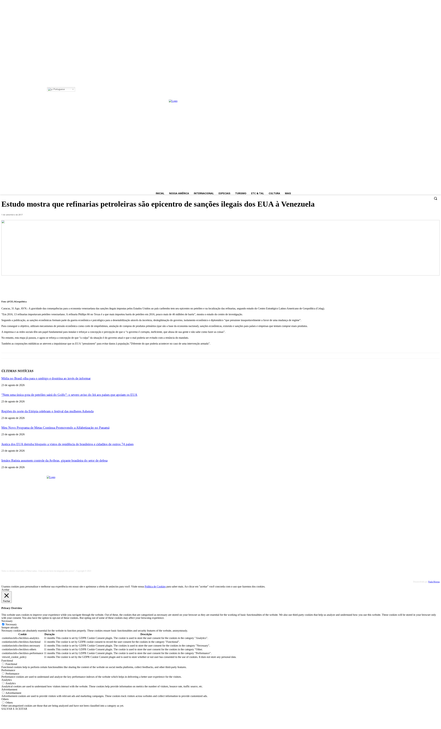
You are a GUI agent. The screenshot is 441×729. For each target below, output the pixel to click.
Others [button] (5, 699)
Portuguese (59, 89)
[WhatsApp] (421, 287)
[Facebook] (77, 89)
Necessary (11, 624)
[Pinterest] (408, 287)
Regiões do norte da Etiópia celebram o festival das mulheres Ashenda (47, 411)
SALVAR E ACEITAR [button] (14, 708)
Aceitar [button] (5, 589)
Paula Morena (434, 582)
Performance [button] (8, 670)
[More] (434, 287)
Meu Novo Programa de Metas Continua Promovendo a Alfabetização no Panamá (55, 427)
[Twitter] (87, 89)
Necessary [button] (7, 620)
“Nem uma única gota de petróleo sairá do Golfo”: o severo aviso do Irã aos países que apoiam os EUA (69, 395)
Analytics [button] (6, 679)
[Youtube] (92, 89)
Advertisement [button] (9, 689)
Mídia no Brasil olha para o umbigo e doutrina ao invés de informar (46, 378)
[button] (435, 198)
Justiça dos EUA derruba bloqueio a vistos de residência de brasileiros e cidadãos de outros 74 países (67, 444)
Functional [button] (7, 660)
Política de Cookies (155, 586)
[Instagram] (82, 89)
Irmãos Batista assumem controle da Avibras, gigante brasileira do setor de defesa (54, 460)
